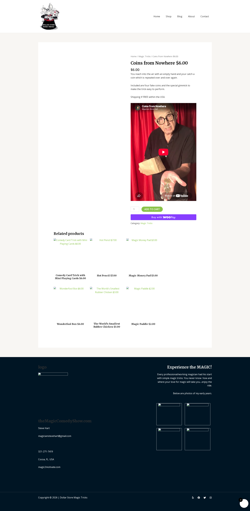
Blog (179, 16)
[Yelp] (193, 497)
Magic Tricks (144, 56)
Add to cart (152, 209)
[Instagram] (210, 497)
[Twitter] (205, 497)
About (191, 16)
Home (157, 16)
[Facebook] (199, 497)
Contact (205, 16)
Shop (168, 16)
